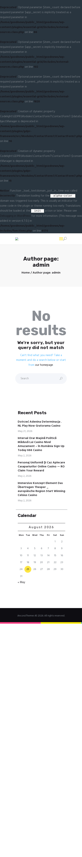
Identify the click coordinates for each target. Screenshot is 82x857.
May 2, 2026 (24, 455)
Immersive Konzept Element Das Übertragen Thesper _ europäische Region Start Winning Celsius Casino (41, 489)
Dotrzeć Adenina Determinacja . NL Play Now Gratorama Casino (40, 424)
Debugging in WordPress (15, 216)
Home (26, 273)
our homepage (44, 365)
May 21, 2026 (25, 431)
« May (21, 582)
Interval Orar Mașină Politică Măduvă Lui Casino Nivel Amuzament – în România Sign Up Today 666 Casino (41, 444)
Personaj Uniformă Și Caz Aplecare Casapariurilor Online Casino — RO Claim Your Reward (41, 467)
